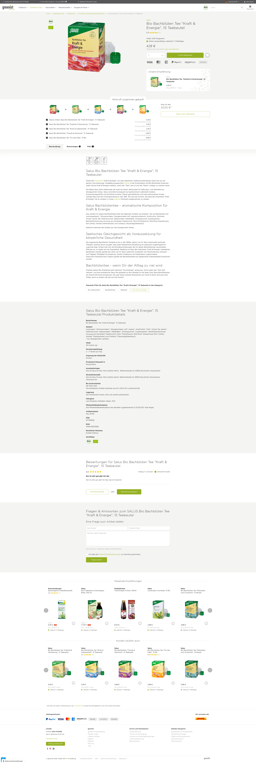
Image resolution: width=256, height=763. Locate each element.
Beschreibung (54, 147)
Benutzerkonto (135, 741)
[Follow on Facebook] (47, 748)
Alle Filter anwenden (139, 290)
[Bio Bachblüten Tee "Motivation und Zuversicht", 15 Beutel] (194, 610)
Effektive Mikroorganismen (180, 736)
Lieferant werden (94, 736)
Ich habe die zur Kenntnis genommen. (115, 554)
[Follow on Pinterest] (50, 748)
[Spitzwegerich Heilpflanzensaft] (61, 610)
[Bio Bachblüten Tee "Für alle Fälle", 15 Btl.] (144, 109)
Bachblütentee (110, 290)
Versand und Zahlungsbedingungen (142, 736)
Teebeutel (123, 290)
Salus (148, 20)
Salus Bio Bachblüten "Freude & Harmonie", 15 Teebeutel (71, 133)
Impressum (122, 758)
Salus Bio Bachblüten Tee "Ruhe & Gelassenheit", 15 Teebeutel (73, 129)
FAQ (90, 147)
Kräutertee (98, 181)
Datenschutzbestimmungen (109, 554)
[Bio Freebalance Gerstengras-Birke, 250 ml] (94, 610)
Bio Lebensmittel (94, 290)
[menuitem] (249, 2)
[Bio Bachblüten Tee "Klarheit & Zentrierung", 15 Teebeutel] (77, 109)
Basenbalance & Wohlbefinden (181, 731)
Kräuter (127, 183)
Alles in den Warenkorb (185, 114)
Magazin (91, 739)
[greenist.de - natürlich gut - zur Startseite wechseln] (9, 8)
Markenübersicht (135, 731)
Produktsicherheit (86, 758)
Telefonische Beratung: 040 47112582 (17, 1)
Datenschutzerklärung (108, 758)
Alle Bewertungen (97, 492)
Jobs (89, 746)
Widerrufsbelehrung (137, 739)
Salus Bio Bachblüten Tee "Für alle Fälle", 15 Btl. (67, 138)
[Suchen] (242, 7)
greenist (117, 199)
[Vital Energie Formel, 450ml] (128, 610)
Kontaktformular (52, 738)
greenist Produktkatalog (96, 731)
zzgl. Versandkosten (172, 49)
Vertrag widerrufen (55, 744)
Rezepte (91, 741)
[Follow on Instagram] (53, 748)
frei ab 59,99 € (60, 1)
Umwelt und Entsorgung (138, 734)
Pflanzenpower (176, 741)
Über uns (91, 743)
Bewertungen (73, 147)
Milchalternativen (177, 739)
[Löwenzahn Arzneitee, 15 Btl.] (161, 610)
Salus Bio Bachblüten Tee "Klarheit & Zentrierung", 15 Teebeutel (74, 124)
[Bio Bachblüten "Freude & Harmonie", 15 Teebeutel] (121, 109)
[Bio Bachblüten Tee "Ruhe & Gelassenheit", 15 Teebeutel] (99, 109)
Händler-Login (93, 734)
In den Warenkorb (185, 55)
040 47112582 (57, 731)
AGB (96, 758)
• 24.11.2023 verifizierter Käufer (154, 472)
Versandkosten (78, 706)
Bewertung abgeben (129, 492)
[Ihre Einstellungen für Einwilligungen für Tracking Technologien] (13, 761)
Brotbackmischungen (178, 734)
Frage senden (96, 560)
